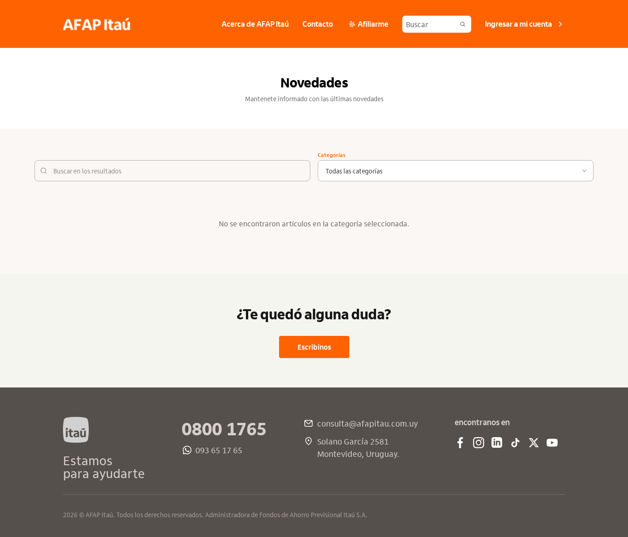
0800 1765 (224, 428)
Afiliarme (373, 23)
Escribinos (314, 347)
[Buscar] (462, 24)
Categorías (332, 154)
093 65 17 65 (218, 450)
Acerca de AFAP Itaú (255, 23)
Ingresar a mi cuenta (518, 23)
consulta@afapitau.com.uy (367, 423)
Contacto (318, 23)
